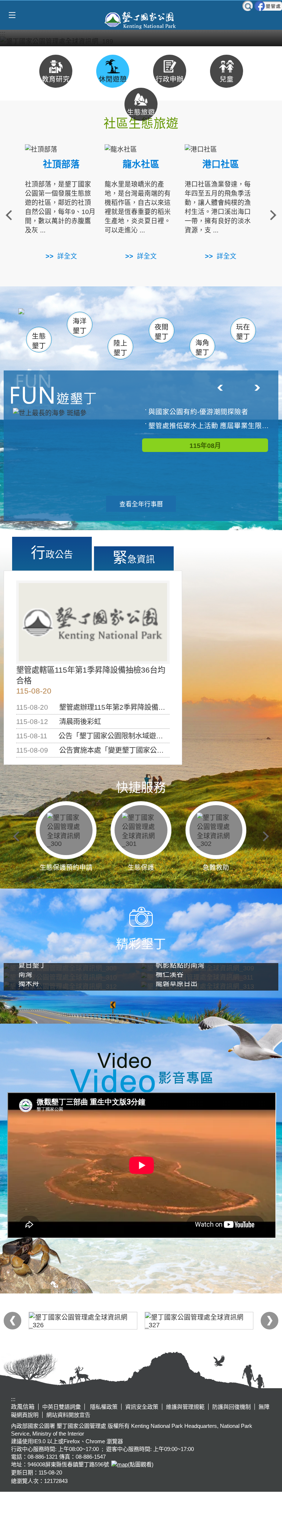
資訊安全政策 (141, 1407)
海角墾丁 (202, 347)
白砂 (61, 321)
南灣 (125, 319)
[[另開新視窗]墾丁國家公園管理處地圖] (118, 1464)
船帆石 (157, 321)
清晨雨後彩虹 (80, 721)
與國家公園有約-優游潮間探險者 (198, 412)
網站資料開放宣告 (68, 1415)
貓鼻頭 (105, 321)
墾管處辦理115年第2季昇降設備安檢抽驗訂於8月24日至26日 (153, 707)
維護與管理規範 (185, 1407)
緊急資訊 (134, 557)
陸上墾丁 (120, 348)
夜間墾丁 (162, 331)
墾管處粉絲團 (268, 6)
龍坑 (218, 322)
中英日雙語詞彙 (61, 1407)
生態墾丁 (39, 341)
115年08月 (205, 445)
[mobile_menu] (12, 15)
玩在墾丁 (243, 331)
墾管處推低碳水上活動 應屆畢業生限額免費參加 (208, 426)
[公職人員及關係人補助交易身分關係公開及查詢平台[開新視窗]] (83, 1320)
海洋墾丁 (80, 325)
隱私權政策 (103, 1407)
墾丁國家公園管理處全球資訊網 (141, 19)
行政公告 (52, 552)
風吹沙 (209, 320)
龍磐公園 (225, 321)
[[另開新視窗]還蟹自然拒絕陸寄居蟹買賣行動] (141, 41)
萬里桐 (40, 318)
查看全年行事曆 (141, 504)
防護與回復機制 (231, 1407)
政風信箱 (23, 1407)
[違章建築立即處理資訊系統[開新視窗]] (199, 1320)
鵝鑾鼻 (182, 322)
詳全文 (67, 256)
